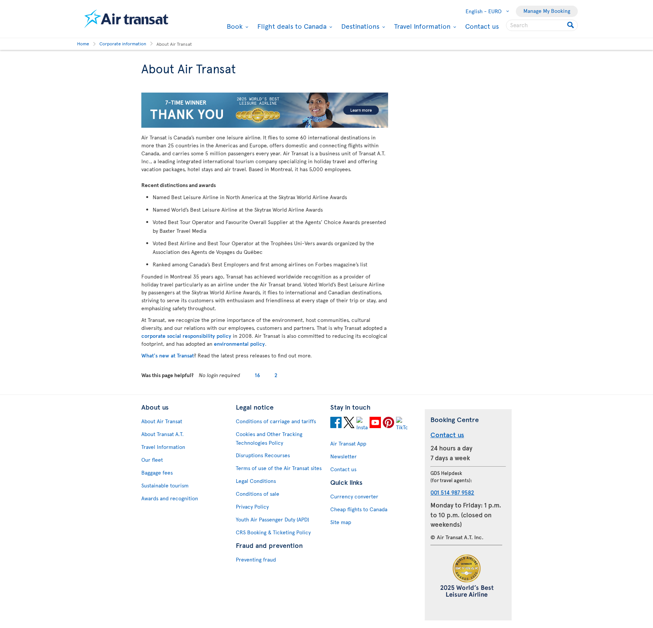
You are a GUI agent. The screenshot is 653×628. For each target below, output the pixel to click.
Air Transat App (348, 443)
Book (233, 26)
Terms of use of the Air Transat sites (279, 468)
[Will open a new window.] (336, 423)
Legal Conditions (256, 480)
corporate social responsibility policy (186, 335)
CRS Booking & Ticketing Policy (273, 532)
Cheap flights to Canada (358, 509)
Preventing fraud (256, 559)
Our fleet (152, 459)
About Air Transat (161, 421)
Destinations (359, 26)
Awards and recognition (169, 498)
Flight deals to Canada (291, 26)
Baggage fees (157, 472)
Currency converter (354, 496)
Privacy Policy (252, 506)
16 (257, 375)
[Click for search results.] (571, 25)
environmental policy (239, 343)
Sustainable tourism (165, 485)
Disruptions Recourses (263, 455)
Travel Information (421, 26)
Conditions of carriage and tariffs (276, 421)
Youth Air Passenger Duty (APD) (272, 519)
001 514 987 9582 (452, 492)
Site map (340, 522)
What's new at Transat (167, 355)
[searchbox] (542, 25)
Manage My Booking (546, 10)
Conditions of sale (257, 493)
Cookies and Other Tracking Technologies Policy (269, 438)
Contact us (482, 26)
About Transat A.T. (162, 434)
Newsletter (343, 456)
